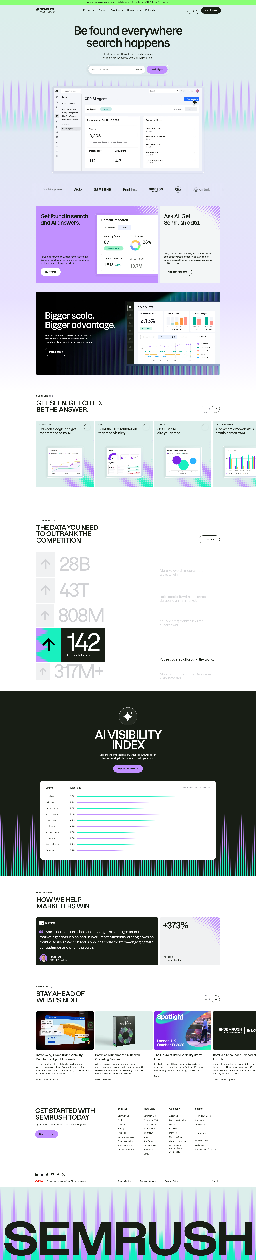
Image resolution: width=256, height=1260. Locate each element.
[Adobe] (39, 1181)
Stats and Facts (125, 1146)
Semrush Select (176, 1137)
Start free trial (46, 1134)
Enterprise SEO (151, 1120)
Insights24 (148, 1133)
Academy (199, 1120)
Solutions (115, 10)
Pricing (102, 10)
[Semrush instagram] (42, 1174)
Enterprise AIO (150, 1124)
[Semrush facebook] (58, 1174)
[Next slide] (216, 409)
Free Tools (148, 1150)
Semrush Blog (201, 1141)
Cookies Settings (173, 1181)
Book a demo (56, 352)
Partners (173, 1133)
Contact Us (174, 1152)
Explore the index (126, 768)
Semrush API (201, 1124)
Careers (173, 1129)
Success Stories (125, 1141)
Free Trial (122, 1133)
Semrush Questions (178, 1120)
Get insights (157, 69)
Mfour (146, 1137)
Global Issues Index (178, 1141)
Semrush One (124, 1116)
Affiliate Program (126, 1150)
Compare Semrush (127, 1137)
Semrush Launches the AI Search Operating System (117, 1057)
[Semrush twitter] (63, 1174)
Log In (194, 10)
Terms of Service (148, 1181)
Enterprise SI (150, 1129)
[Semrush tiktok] (47, 1174)
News (172, 1124)
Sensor (147, 1154)
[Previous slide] (206, 409)
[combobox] (113, 69)
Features (122, 1120)
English (215, 1181)
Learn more (209, 539)
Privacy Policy (124, 1181)
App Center (149, 1141)
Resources (132, 10)
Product (87, 10)
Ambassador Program (205, 1149)
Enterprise (150, 10)
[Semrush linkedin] (36, 1174)
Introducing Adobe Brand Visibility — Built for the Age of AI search (61, 1057)
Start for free (211, 10)
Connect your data (177, 272)
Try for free (50, 272)
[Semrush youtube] (52, 1174)
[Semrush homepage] (45, 10)
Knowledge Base (203, 1116)
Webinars (199, 1145)
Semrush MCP (150, 1116)
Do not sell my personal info (176, 1147)
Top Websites (150, 1146)
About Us (173, 1116)
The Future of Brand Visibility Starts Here (178, 1057)
